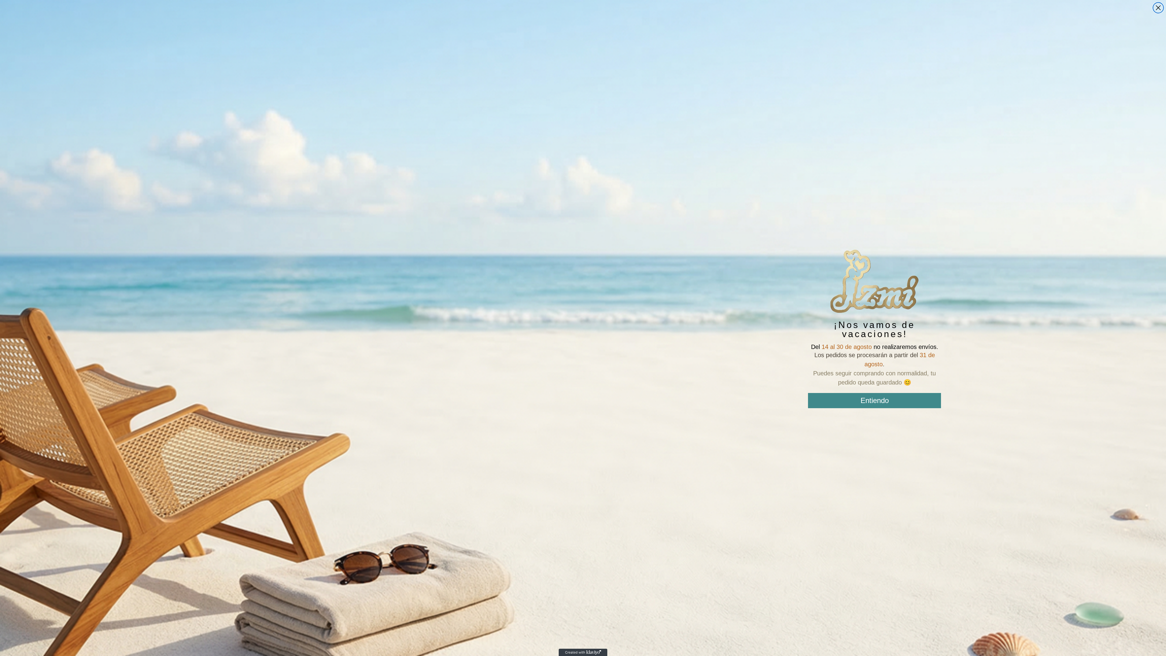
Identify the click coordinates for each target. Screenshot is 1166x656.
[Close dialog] (1158, 7)
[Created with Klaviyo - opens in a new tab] (583, 652)
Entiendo (875, 400)
